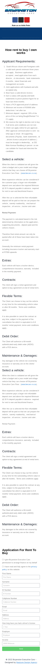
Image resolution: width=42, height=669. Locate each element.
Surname (5, 582)
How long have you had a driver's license (18, 623)
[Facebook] (15, 20)
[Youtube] (27, 20)
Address (5, 615)
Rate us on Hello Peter (21, 25)
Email (4, 607)
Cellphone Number (9, 598)
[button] (21, 33)
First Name (6, 573)
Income (5, 640)
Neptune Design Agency (26, 662)
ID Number (6, 590)
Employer (6, 631)
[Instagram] (21, 20)
